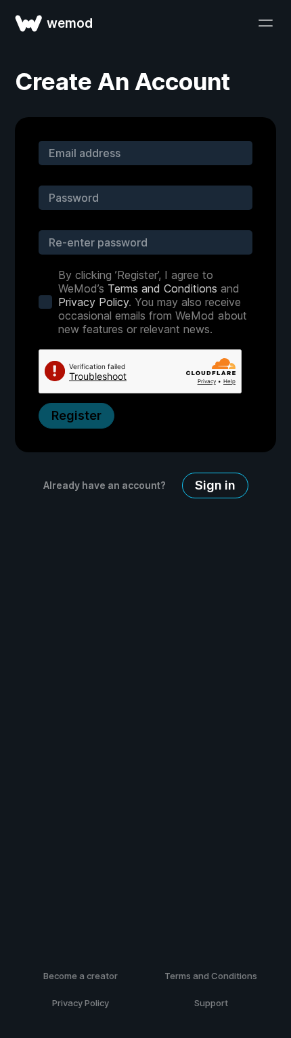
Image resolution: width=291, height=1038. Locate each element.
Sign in (215, 485)
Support (211, 1002)
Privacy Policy (93, 302)
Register (76, 415)
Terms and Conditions (162, 288)
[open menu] (265, 23)
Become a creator (80, 975)
